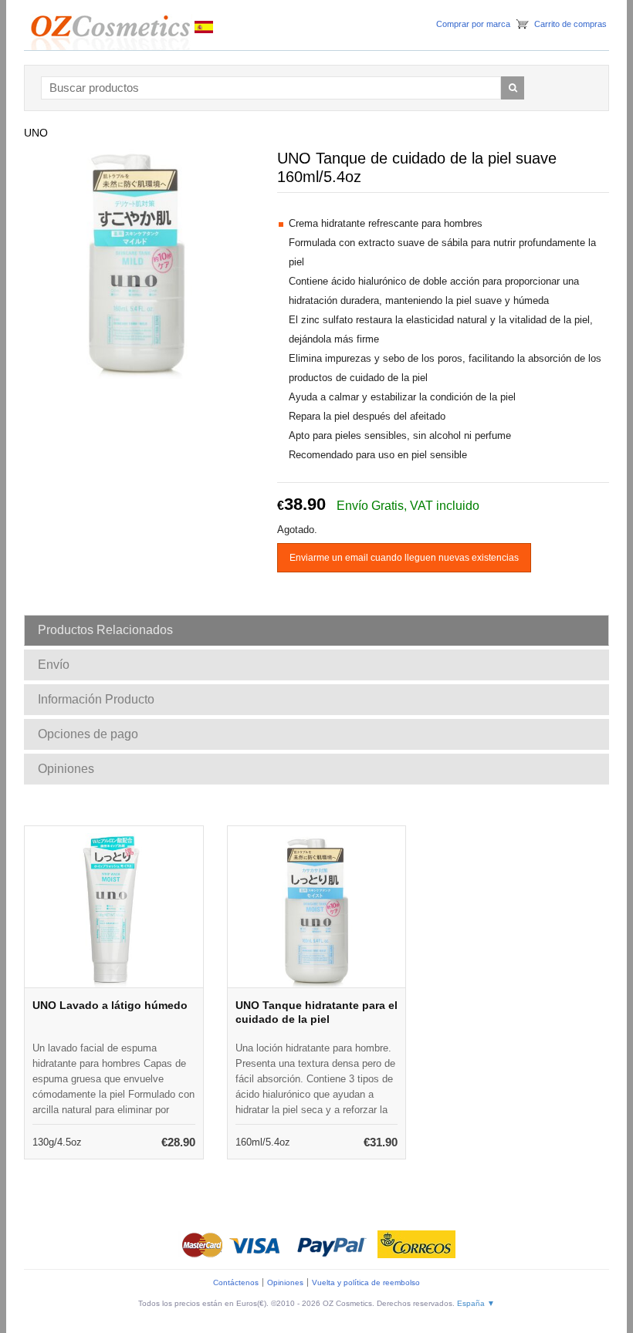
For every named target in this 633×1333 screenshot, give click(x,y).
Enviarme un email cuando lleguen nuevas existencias (404, 557)
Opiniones (285, 1282)
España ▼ (476, 1303)
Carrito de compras (570, 24)
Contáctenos (236, 1282)
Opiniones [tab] (66, 768)
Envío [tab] (53, 664)
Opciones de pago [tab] (88, 734)
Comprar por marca (473, 24)
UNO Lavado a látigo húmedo (110, 1005)
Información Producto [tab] (96, 699)
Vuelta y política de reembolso (366, 1282)
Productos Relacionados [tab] (105, 629)
